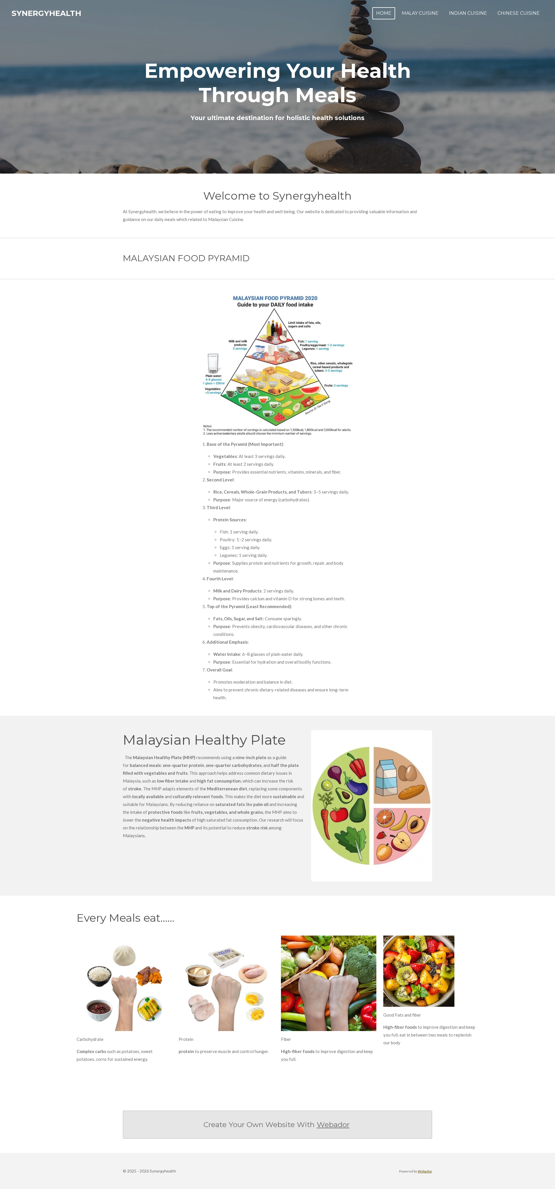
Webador (333, 1124)
